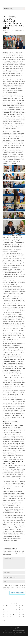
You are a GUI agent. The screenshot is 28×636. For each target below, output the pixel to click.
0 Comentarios (10, 32)
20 (13, 614)
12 (10, 612)
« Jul (4, 620)
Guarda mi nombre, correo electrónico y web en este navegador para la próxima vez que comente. (14, 587)
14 (16, 612)
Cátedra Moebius (14, 30)
